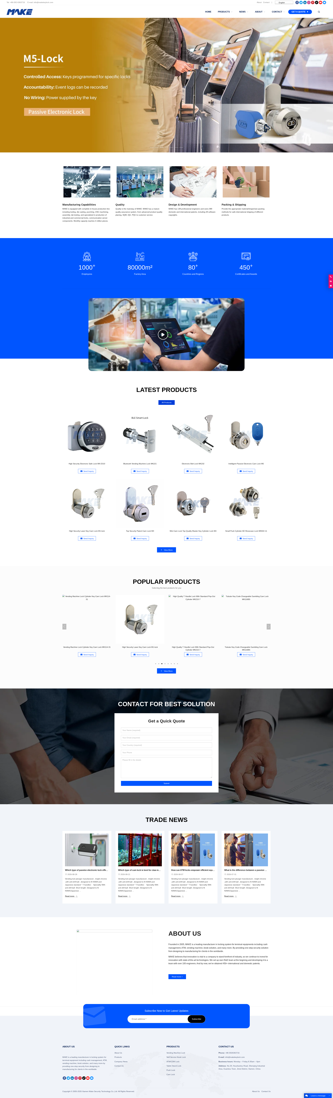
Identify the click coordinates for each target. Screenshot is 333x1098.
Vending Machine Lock (175, 1053)
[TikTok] (317, 3)
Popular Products (166, 581)
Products (118, 1057)
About (259, 2)
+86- (12, 2)
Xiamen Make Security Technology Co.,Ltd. (100, 1091)
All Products (166, 402)
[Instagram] (309, 3)
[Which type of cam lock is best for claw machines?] (140, 849)
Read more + (177, 977)
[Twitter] (301, 3)
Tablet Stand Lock (173, 1066)
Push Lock (170, 1070)
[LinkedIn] (305, 3)
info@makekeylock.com (43, 2)
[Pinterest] (313, 3)
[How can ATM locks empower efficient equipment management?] (193, 849)
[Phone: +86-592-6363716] (331, 277)
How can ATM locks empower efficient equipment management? (202, 870)
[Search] (319, 12)
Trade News (167, 819)
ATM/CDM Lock (172, 1062)
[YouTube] (320, 3)
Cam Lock (170, 1074)
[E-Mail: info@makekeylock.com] (331, 286)
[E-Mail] (324, 3)
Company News (120, 1062)
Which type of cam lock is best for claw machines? (143, 870)
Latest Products (166, 389)
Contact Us (119, 1066)
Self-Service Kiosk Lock (176, 1057)
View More (168, 550)
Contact (266, 2)
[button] (152, 147)
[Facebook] (297, 3)
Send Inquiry (88, 471)
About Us (118, 1053)
